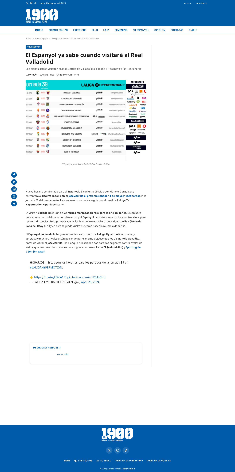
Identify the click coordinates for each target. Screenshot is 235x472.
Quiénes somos (83, 461)
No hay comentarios (69, 75)
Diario (193, 30)
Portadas (177, 30)
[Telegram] (14, 203)
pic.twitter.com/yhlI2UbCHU (86, 277)
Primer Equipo (58, 30)
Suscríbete (201, 3)
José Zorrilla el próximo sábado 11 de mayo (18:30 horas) (104, 196)
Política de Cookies (159, 461)
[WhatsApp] (14, 196)
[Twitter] (14, 182)
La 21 (106, 30)
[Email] (14, 189)
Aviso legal (103, 461)
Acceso (187, 3)
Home (67, 461)
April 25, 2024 (90, 282)
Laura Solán (31, 75)
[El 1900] (42, 15)
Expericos (79, 30)
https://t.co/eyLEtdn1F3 (50, 277)
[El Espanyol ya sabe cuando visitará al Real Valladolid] (86, 120)
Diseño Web (128, 468)
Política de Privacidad (129, 461)
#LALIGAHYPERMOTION (46, 267)
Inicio (39, 30)
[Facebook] (14, 175)
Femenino (121, 30)
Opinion (159, 30)
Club (95, 30)
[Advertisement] (151, 16)
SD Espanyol (141, 30)
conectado (62, 354)
